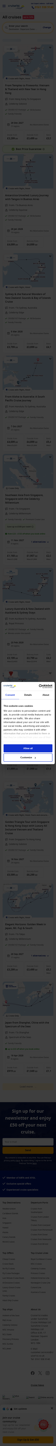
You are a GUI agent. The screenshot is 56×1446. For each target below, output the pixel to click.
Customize (26, 757)
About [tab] (45, 695)
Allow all (28, 748)
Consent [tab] (10, 695)
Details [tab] (28, 695)
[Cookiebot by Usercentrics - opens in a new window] (39, 686)
